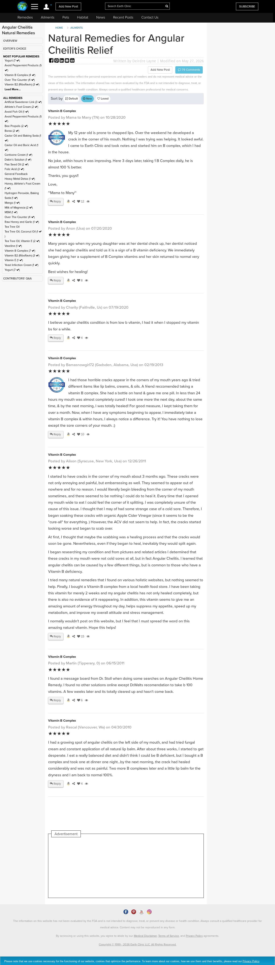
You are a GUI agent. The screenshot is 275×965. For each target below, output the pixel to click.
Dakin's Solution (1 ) (18, 159)
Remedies (25, 17)
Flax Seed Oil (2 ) (16, 164)
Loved (104, 98)
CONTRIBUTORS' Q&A (17, 278)
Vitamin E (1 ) (14, 260)
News (100, 17)
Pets (65, 17)
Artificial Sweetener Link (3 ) (23, 102)
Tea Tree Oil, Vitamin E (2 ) (22, 241)
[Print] (72, 61)
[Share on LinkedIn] (62, 61)
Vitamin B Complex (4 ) (20, 75)
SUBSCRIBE (247, 6)
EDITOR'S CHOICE (14, 48)
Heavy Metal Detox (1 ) (20, 179)
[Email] (67, 61)
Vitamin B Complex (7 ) (20, 250)
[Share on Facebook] (51, 61)
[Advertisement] (124, 867)
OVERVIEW (10, 41)
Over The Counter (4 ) (20, 80)
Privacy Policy (194, 936)
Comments (190, 70)
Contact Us (149, 17)
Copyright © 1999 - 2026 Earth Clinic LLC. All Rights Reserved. (137, 944)
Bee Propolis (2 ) (16, 126)
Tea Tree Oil (12, 226)
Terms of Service (168, 936)
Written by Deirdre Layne (134, 61)
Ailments (47, 17)
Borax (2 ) (12, 131)
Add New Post (68, 6)
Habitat (82, 17)
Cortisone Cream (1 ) (18, 155)
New (88, 98)
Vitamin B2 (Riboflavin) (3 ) (22, 84)
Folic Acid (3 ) (14, 169)
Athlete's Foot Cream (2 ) (21, 107)
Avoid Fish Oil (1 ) (17, 111)
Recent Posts (123, 17)
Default (73, 98)
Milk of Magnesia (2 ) (19, 207)
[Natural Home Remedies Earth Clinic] (22, 6)
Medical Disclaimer (145, 936)
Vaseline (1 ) (13, 246)
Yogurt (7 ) (12, 60)
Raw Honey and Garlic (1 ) (22, 222)
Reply (57, 201)
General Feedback (16, 174)
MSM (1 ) (11, 212)
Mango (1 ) (12, 202)
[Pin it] (57, 61)
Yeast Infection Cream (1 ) (21, 265)
